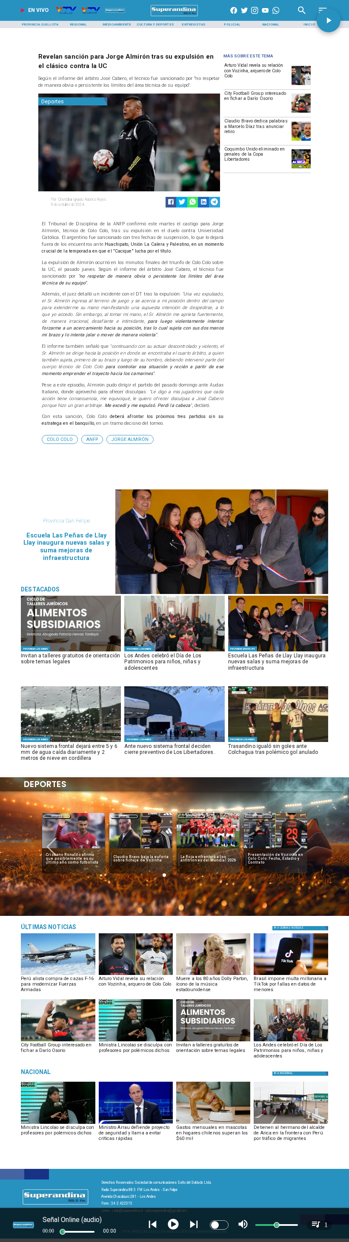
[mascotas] (213, 1123)
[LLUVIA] (71, 741)
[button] (60, 439)
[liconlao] (136, 1040)
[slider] (63, 1232)
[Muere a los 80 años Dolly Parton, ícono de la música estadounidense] (213, 974)
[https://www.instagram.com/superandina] (254, 16)
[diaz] (301, 140)
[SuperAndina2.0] (174, 16)
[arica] (291, 1123)
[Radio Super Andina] (302, 16)
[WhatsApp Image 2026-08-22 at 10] (278, 651)
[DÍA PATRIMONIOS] (174, 651)
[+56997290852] (275, 16)
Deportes (56, 816)
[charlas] (71, 651)
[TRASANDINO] (278, 741)
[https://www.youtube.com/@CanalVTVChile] (265, 16)
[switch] (219, 1225)
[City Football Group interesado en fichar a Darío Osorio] (301, 112)
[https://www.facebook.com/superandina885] (233, 16)
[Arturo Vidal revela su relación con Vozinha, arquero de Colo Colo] (301, 84)
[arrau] (136, 1123)
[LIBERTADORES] (174, 741)
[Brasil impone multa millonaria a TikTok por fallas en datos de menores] (291, 974)
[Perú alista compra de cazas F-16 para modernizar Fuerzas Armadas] (58, 974)
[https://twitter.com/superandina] (244, 16)
